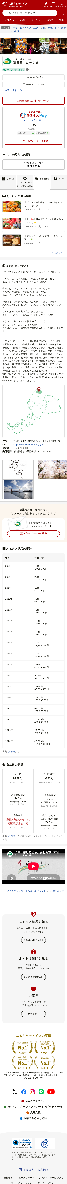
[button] (61, 13)
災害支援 (35, 1112)
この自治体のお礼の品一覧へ (33, 100)
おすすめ (49, 20)
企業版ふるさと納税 (35, 1118)
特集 (61, 20)
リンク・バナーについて (50, 1177)
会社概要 (8, 1177)
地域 (22, 20)
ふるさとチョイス (35, 1101)
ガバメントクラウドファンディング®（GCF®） (35, 1106)
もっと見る (57, 253)
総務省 (11, 751)
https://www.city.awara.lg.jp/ (28, 444)
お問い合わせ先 (14, 90)
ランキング (35, 20)
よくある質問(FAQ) (33, 977)
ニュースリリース (26, 1177)
